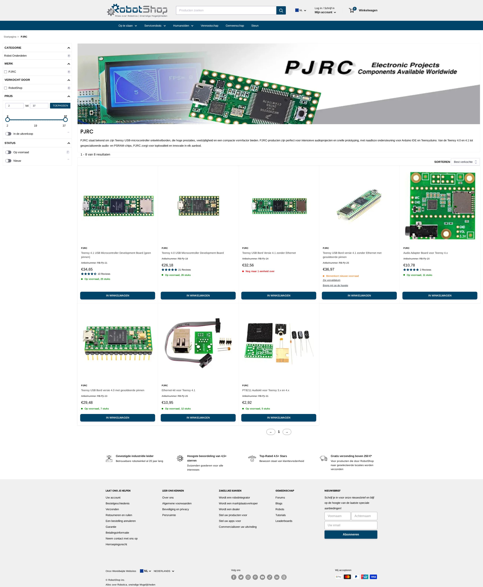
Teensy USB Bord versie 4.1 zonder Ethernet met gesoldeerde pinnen (352, 254)
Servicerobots (153, 25)
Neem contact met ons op (122, 538)
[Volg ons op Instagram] (248, 577)
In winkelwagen (117, 295)
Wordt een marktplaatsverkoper (238, 503)
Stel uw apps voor (230, 520)
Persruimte (169, 515)
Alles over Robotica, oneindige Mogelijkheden (130, 584)
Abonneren (351, 534)
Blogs (278, 503)
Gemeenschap (235, 25)
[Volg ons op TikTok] (269, 577)
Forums (280, 497)
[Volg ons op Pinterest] (255, 577)
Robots (279, 509)
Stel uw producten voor (233, 515)
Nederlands (163, 571)
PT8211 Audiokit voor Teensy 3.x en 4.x (265, 390)
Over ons (168, 497)
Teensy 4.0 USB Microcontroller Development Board (193, 252)
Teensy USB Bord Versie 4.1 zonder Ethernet (269, 252)
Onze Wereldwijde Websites (121, 571)
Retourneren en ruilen (119, 515)
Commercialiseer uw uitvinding (238, 526)
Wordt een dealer (229, 509)
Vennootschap (209, 25)
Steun (254, 25)
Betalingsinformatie (117, 532)
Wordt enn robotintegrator (234, 497)
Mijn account (324, 12)
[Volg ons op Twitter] (241, 577)
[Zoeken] (281, 10)
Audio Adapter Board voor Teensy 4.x (425, 252)
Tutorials (280, 515)
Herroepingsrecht (116, 544)
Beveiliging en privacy (175, 509)
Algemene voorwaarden (177, 503)
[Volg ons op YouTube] (262, 577)
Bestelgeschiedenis (118, 503)
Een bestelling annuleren (121, 520)
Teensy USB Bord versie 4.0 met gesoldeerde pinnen (112, 390)
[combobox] (226, 10)
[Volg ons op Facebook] (233, 577)
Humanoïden (181, 25)
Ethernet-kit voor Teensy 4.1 (178, 390)
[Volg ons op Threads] (284, 577)
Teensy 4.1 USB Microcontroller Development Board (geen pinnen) (116, 254)
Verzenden (112, 509)
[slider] (7, 119)
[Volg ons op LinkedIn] (276, 577)
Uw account (113, 497)
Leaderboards (283, 520)
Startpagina (10, 36)
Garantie (111, 526)
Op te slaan (125, 25)
